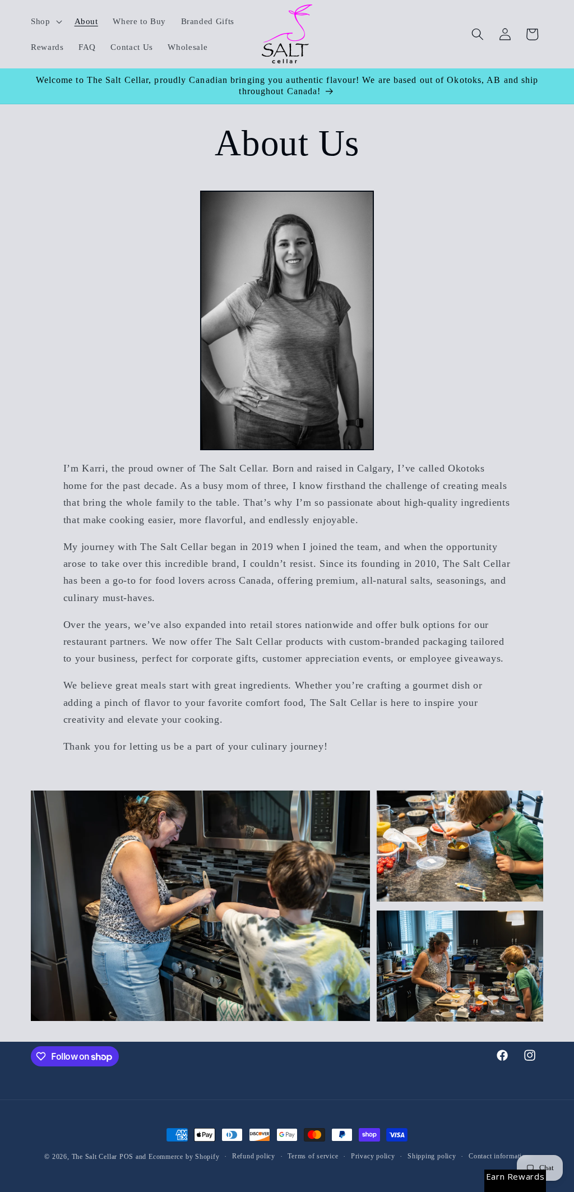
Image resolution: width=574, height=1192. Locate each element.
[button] (45, 21)
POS (126, 1157)
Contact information (499, 1156)
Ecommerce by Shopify (184, 1157)
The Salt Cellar (95, 1157)
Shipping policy (432, 1156)
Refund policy (253, 1156)
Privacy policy (373, 1156)
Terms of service (313, 1156)
